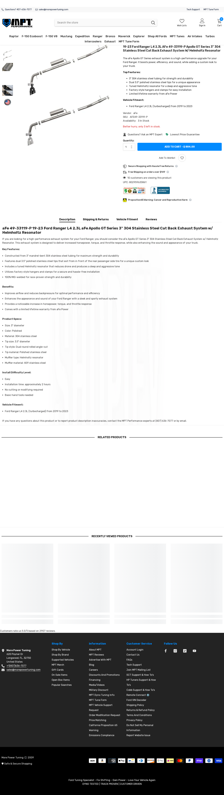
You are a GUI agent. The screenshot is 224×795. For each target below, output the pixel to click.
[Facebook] (165, 650)
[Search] (106, 22)
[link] (27, 517)
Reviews (151, 219)
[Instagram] (175, 650)
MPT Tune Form (211, 9)
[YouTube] (194, 650)
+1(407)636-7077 (16, 665)
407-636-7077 (24, 9)
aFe (135, 113)
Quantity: (128, 140)
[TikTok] (184, 650)
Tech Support (193, 9)
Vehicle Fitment (127, 219)
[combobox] (102, 22)
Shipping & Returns (96, 219)
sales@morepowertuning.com (53, 9)
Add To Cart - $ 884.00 (180, 146)
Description (67, 219)
